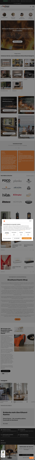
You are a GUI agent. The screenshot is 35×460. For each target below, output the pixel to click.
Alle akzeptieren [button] (27, 238)
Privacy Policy (23, 230)
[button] (7, 238)
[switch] (3, 456)
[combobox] (30, 220)
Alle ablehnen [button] (16, 238)
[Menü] (4, 450)
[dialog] (17, 230)
